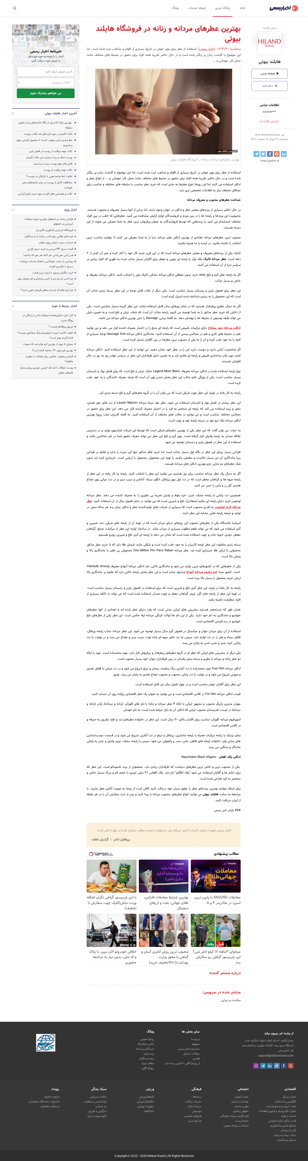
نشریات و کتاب (193, 1101)
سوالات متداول (191, 1054)
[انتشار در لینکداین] (284, 154)
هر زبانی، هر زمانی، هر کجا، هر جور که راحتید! (48, 255)
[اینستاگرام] (256, 1066)
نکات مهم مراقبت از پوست (58, 170)
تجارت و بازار (289, 1097)
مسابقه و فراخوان (49, 1106)
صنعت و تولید (288, 1116)
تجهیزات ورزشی (145, 1106)
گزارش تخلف (100, 839)
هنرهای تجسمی (192, 1116)
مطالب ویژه (148, 1063)
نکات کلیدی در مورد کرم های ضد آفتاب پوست (48, 134)
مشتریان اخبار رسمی (189, 1049)
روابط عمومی (147, 1039)
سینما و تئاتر (194, 1106)
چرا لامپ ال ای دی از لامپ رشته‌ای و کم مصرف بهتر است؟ (45, 281)
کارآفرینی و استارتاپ (285, 1101)
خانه (242, 8)
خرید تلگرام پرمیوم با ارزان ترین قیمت (52, 273)
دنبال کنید (268, 86)
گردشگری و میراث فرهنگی (234, 1116)
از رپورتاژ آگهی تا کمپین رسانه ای (182, 1063)
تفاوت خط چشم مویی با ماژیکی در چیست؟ (49, 176)
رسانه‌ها (197, 1097)
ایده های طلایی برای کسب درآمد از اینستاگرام (49, 236)
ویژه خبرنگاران (146, 1058)
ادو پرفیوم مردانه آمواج (201, 572)
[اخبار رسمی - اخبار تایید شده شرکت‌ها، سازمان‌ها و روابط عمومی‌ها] (283, 8)
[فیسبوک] (284, 1066)
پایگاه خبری (222, 8)
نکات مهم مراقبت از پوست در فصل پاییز (50, 151)
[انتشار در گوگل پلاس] (277, 154)
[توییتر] (277, 1066)
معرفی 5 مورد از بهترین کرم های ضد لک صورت (48, 344)
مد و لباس (101, 1106)
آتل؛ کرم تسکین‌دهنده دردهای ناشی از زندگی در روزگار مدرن (48, 318)
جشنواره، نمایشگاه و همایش (44, 1101)
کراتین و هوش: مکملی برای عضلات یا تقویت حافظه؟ (49, 359)
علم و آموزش (242, 1097)
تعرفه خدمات (196, 8)
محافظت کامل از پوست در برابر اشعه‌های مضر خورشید (47, 185)
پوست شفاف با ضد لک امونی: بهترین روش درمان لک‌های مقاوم (46, 370)
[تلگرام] (263, 1066)
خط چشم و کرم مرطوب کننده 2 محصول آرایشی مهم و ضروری (44, 142)
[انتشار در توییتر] (263, 154)
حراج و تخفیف (51, 1097)
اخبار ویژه (70, 210)
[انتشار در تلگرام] (256, 154)
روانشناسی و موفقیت (95, 1101)
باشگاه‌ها (149, 1111)
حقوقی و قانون (241, 1111)
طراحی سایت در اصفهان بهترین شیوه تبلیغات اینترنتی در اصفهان (48, 221)
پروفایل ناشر (121, 839)
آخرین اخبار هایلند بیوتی (61, 113)
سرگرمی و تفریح (98, 1111)
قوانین (196, 1058)
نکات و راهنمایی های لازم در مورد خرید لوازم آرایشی (45, 194)
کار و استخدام (288, 1130)
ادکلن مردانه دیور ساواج (224, 328)
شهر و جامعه (242, 1106)
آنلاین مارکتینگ (145, 1044)
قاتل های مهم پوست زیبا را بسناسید (52, 164)
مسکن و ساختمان (286, 1140)
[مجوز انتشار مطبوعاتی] (45, 1043)
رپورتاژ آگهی (148, 1068)
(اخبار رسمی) (207, 49)
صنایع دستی (194, 1121)
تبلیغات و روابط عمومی (236, 1125)
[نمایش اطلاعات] (269, 121)
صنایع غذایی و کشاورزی (283, 1125)
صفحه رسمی (268, 73)
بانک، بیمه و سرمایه (285, 1135)
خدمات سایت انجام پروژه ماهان (56, 243)
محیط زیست (242, 1121)
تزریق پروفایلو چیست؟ (61, 326)
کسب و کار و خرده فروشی (282, 1121)
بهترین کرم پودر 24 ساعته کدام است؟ (52, 350)
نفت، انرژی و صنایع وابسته (281, 1106)
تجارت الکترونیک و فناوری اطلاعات (277, 1111)
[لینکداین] (270, 1066)
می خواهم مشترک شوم (45, 93)
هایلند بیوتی (270, 62)
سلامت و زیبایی (231, 1000)
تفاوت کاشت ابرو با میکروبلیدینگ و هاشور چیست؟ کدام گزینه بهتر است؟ (45, 335)
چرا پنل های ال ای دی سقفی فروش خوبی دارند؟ (47, 290)
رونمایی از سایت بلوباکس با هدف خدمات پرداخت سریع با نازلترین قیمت (46, 264)
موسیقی (196, 1111)
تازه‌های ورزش (146, 1097)
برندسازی (149, 1054)
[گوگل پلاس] (291, 1066)
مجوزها (196, 1044)
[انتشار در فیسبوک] (270, 154)
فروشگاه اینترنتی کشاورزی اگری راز (54, 230)
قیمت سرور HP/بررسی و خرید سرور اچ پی (50, 249)
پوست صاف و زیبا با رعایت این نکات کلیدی (49, 157)
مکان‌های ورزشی (145, 1101)
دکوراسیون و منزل (97, 1116)
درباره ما (195, 1039)
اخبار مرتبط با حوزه (64, 306)
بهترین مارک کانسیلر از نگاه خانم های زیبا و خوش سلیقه (45, 125)
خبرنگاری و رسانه (145, 1049)
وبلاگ (175, 8)
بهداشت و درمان (240, 1101)
